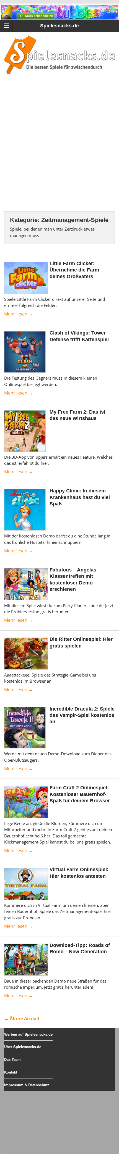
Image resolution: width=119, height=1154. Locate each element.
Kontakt (10, 1072)
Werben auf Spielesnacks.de (28, 1034)
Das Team (12, 1059)
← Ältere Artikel (21, 1018)
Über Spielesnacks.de (22, 1046)
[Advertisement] (59, 149)
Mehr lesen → (18, 314)
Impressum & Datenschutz (26, 1084)
